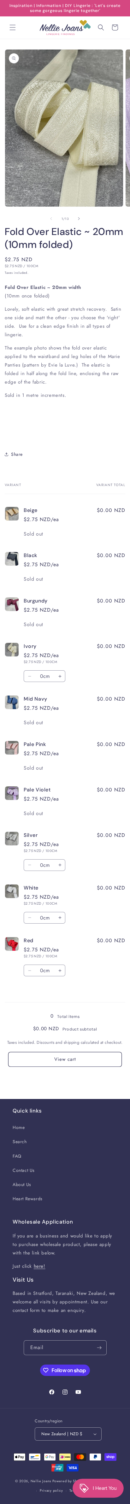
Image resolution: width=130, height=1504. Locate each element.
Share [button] (17, 454)
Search (20, 1141)
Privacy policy (51, 1490)
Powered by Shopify (69, 1480)
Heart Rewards (28, 1199)
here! (39, 1266)
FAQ (17, 1156)
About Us (22, 1184)
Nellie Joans (41, 1480)
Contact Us (24, 1170)
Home (19, 1127)
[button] (13, 27)
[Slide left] (51, 219)
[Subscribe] (99, 1347)
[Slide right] (79, 219)
